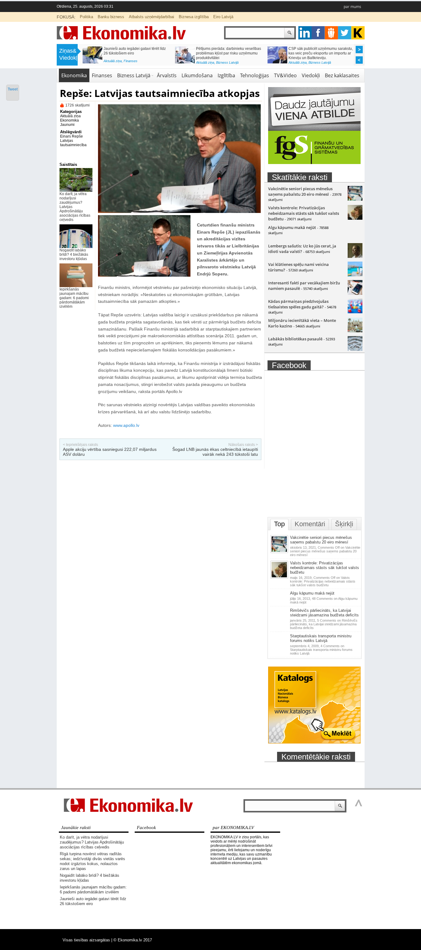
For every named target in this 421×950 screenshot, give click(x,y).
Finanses (130, 61)
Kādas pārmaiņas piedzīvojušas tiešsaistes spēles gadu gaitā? (298, 304)
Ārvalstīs (167, 75)
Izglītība (226, 75)
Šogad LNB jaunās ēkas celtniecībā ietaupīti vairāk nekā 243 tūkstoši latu (215, 452)
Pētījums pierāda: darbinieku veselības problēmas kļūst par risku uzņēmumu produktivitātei (228, 53)
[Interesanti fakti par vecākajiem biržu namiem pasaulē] (355, 293)
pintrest (331, 32)
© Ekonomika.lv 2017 (132, 940)
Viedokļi (311, 75)
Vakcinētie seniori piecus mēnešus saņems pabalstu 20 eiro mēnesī (300, 191)
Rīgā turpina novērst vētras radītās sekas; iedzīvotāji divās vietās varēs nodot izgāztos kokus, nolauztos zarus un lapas (92, 861)
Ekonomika (74, 75)
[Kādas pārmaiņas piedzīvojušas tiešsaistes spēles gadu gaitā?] (355, 312)
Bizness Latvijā (227, 62)
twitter (344, 32)
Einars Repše (71, 136)
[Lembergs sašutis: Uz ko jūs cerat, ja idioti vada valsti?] (355, 256)
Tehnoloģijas (254, 75)
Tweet (13, 89)
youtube (358, 32)
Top (279, 524)
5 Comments (324, 624)
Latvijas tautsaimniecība (73, 142)
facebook (318, 32)
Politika (86, 16)
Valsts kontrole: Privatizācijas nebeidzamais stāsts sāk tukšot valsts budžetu (303, 213)
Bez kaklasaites (342, 75)
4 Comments (321, 649)
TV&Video (285, 75)
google (305, 32)
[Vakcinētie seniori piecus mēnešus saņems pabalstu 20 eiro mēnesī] (355, 199)
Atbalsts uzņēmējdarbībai (151, 16)
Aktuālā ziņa (113, 61)
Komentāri (310, 524)
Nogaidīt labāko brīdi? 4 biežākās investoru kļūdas (73, 254)
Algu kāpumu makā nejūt (292, 227)
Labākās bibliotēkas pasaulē (295, 339)
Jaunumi (67, 124)
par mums (352, 6)
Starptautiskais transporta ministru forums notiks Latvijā (320, 638)
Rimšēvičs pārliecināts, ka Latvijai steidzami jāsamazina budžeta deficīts (324, 612)
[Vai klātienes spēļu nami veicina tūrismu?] (355, 275)
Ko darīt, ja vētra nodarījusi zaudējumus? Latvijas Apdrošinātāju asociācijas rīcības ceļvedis (92, 842)
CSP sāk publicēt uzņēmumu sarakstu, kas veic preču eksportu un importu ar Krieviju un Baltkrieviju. (320, 53)
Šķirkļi (344, 524)
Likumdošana (197, 75)
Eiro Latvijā (223, 16)
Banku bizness (111, 16)
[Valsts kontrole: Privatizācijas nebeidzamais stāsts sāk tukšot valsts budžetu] (355, 218)
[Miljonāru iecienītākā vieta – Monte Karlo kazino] (355, 331)
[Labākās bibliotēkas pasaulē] (355, 349)
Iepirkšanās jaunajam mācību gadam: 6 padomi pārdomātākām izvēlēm (74, 298)
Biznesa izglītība (194, 16)
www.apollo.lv (126, 425)
